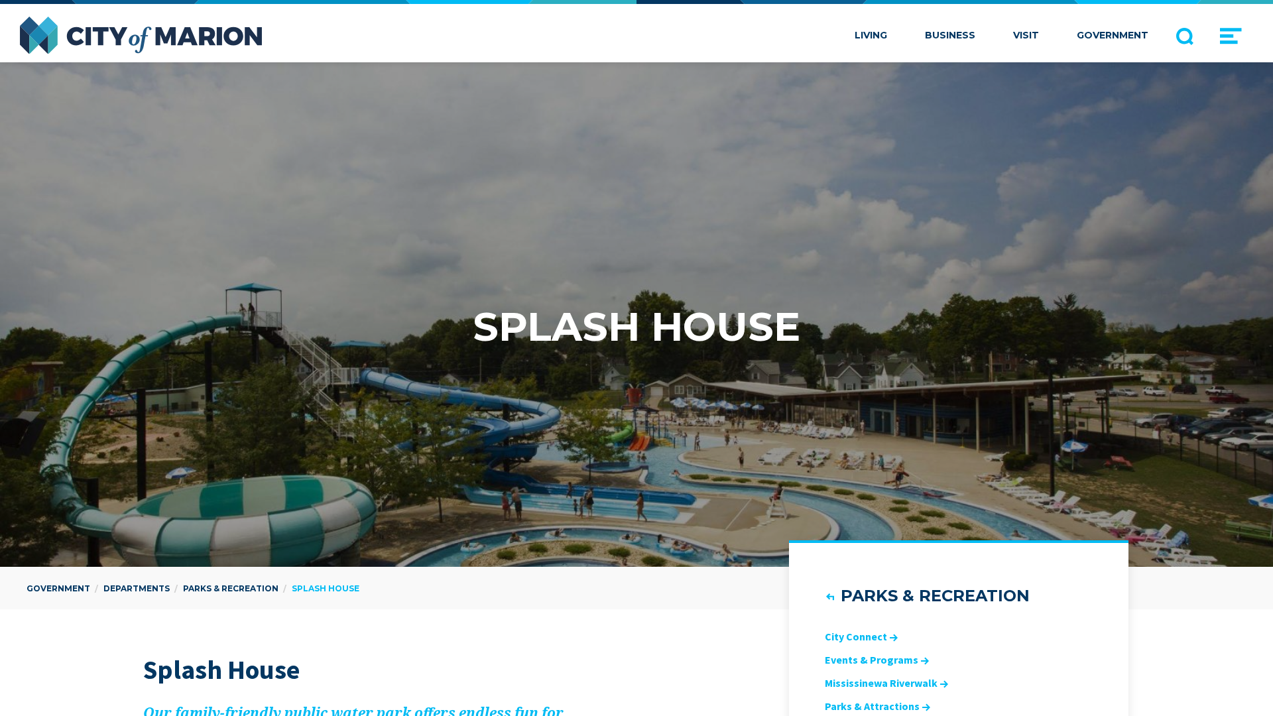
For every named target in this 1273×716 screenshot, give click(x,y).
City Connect (856, 636)
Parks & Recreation (935, 595)
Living (871, 35)
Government (1112, 35)
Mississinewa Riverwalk (881, 682)
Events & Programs (871, 659)
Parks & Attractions (872, 706)
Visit (1026, 35)
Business (950, 35)
